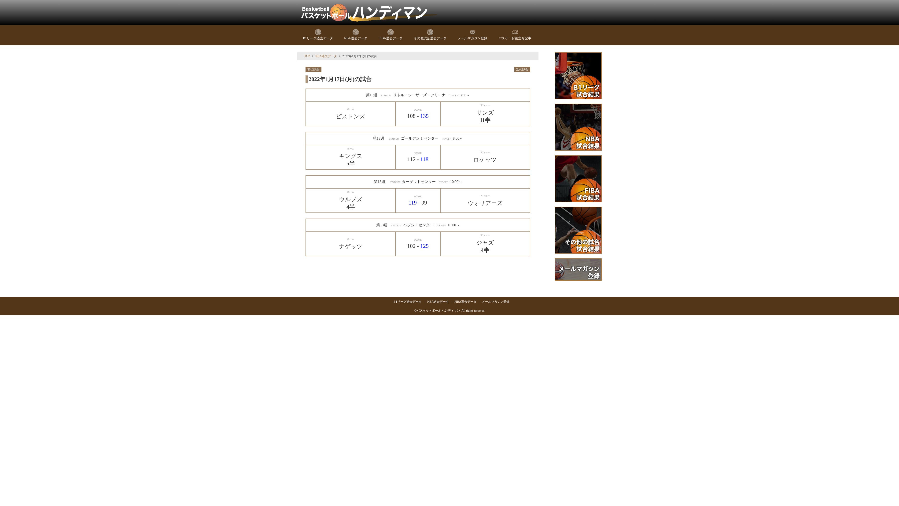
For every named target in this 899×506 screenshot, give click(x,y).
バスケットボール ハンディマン (438, 310)
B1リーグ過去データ (408, 301)
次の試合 (522, 69)
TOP (307, 56)
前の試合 (313, 69)
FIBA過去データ (465, 301)
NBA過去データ (326, 56)
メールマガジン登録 (495, 301)
